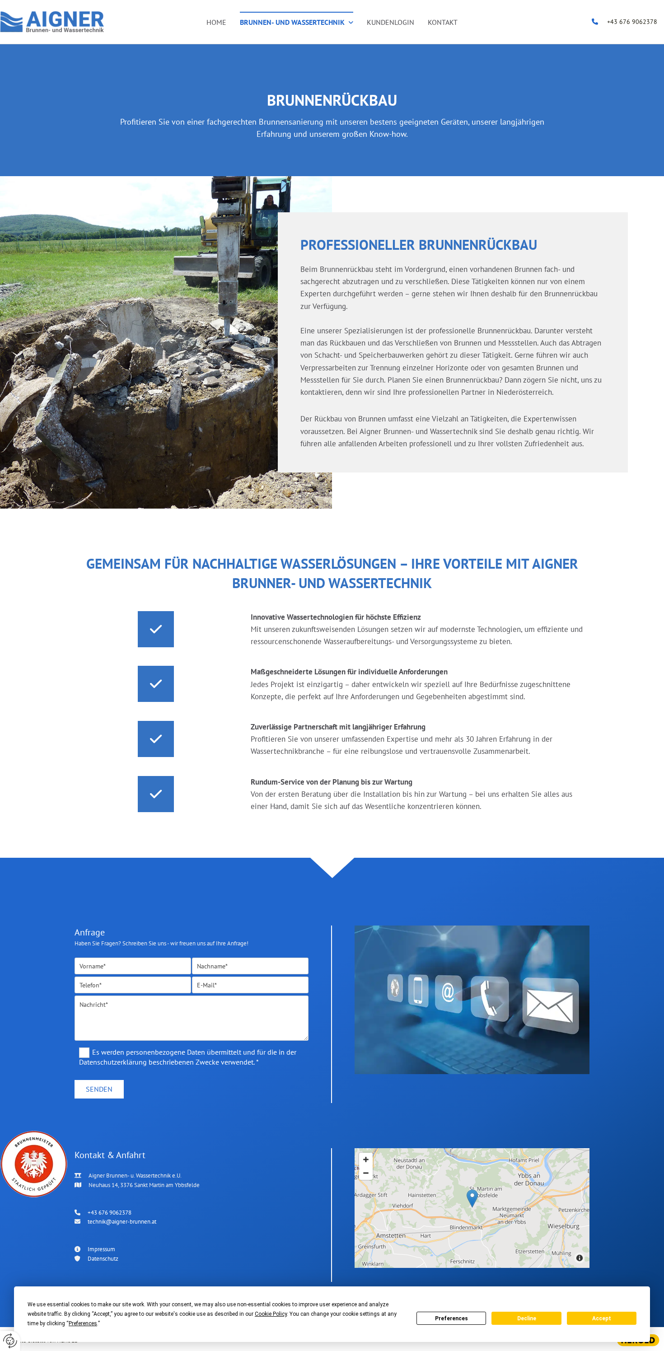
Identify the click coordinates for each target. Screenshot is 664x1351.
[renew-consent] (10, 1341)
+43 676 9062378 (632, 22)
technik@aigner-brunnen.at (122, 1221)
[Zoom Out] (366, 1173)
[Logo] (52, 22)
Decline (526, 1318)
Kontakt (443, 22)
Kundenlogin (390, 22)
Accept (601, 1318)
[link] (296, 22)
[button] (472, 1198)
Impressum (101, 1249)
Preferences (451, 1318)
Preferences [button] (83, 1323)
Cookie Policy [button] (271, 1314)
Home (216, 22)
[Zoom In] (366, 1159)
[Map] (472, 1208)
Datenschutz (103, 1258)
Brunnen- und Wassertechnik (292, 22)
